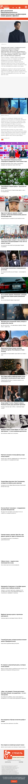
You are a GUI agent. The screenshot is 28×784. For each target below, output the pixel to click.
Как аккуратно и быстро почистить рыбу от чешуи (13, 720)
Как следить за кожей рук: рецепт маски (12, 745)
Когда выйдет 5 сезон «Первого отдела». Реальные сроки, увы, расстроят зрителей (13, 403)
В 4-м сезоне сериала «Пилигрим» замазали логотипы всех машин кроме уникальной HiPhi (13, 296)
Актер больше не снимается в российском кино (13, 218)
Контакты (8, 762)
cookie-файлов (21, 778)
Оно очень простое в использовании (10, 564)
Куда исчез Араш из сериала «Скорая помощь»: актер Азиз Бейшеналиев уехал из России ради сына (14, 214)
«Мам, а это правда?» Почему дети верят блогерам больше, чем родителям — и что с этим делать (13, 693)
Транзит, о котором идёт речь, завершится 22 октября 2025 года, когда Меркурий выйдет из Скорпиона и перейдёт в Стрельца (12, 591)
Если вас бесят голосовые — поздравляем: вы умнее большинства (13, 508)
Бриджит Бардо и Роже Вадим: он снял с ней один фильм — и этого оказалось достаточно (14, 430)
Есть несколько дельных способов (9, 723)
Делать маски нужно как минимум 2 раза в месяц (13, 747)
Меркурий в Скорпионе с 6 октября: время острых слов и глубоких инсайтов (13, 587)
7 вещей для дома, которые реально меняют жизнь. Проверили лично (14, 640)
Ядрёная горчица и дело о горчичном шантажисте (12, 615)
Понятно (14, 781)
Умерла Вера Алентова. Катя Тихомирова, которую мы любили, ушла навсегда (13, 482)
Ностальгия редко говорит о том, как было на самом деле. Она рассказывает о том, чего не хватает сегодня (14, 241)
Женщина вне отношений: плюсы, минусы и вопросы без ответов (13, 322)
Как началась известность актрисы (9, 433)
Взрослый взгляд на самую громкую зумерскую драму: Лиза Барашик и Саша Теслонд (12, 350)
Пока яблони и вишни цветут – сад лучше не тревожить (13, 187)
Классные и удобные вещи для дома (10, 643)
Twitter (21, 762)
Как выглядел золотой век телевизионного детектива (13, 268)
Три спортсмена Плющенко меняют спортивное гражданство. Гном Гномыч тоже (14, 160)
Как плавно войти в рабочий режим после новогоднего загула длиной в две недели (13, 377)
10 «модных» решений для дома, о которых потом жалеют (13, 665)
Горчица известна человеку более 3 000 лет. (12, 618)
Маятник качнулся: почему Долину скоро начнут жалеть (13, 455)
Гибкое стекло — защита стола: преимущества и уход (10, 562)
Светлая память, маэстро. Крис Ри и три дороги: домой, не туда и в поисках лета (12, 535)
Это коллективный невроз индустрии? (10, 300)
